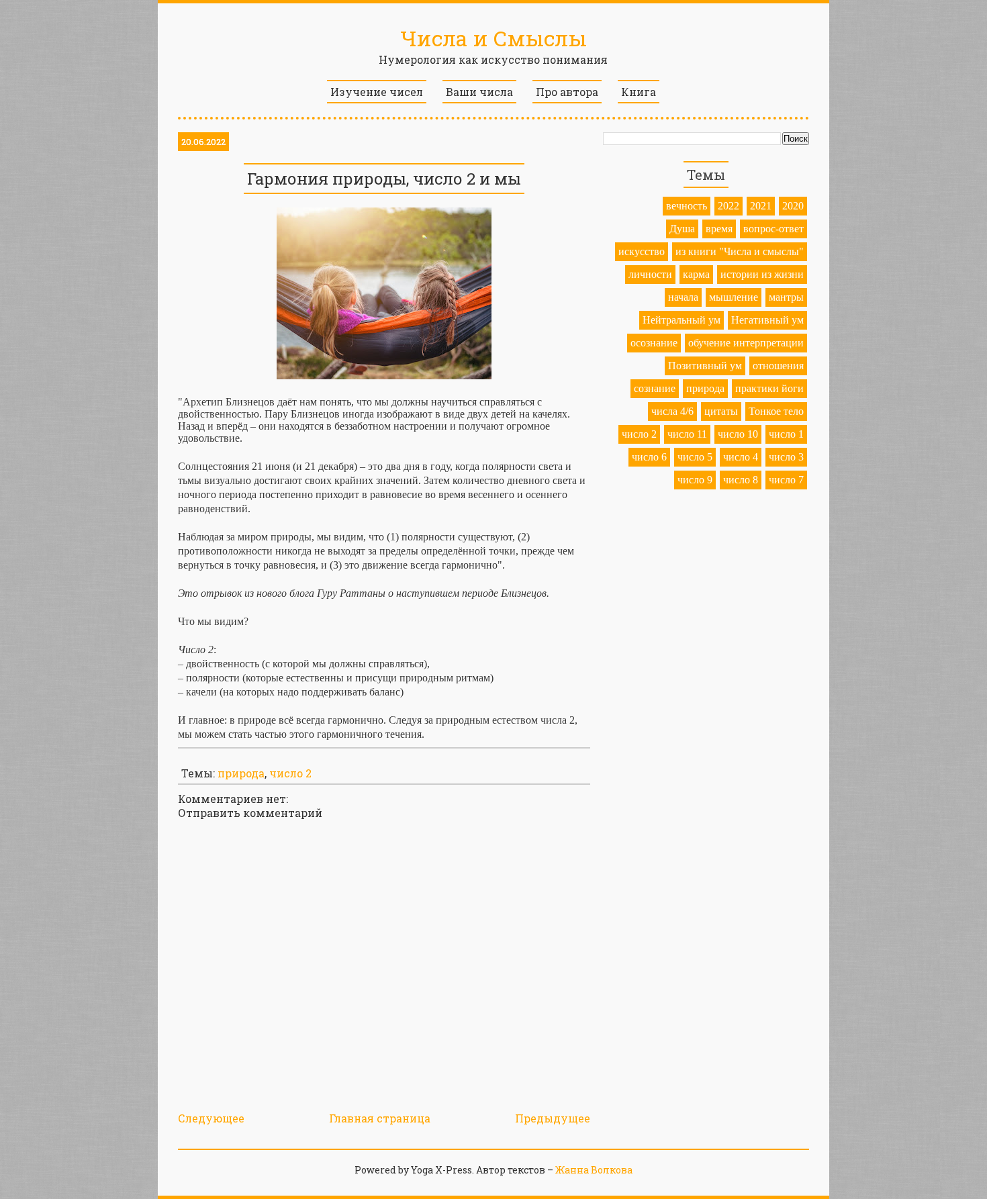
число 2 (290, 773)
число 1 (786, 434)
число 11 (687, 434)
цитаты (721, 411)
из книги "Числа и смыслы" (739, 251)
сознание (654, 388)
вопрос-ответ (773, 228)
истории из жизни (762, 274)
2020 (793, 205)
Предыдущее (552, 1118)
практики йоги (769, 388)
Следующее (211, 1118)
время (719, 228)
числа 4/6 (672, 411)
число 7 (786, 479)
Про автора (567, 92)
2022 (728, 205)
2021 (760, 205)
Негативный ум (767, 320)
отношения (778, 365)
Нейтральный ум (681, 320)
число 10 (738, 434)
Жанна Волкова (593, 1169)
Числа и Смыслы (493, 37)
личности (650, 274)
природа (241, 773)
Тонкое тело (776, 411)
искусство (641, 251)
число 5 (694, 457)
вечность (686, 205)
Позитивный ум (705, 365)
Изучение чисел (376, 92)
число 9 (694, 479)
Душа (682, 228)
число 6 (649, 457)
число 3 (786, 457)
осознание (653, 342)
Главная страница (379, 1118)
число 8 (740, 479)
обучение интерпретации (746, 342)
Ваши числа (479, 92)
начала (683, 297)
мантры (786, 297)
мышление (733, 297)
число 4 (740, 457)
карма (696, 274)
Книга (638, 92)
